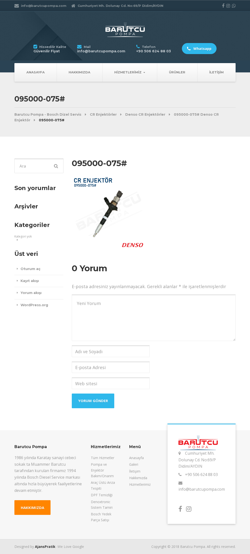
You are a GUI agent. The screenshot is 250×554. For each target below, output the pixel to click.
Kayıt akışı (30, 281)
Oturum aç (31, 269)
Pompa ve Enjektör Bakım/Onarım (102, 470)
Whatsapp (201, 48)
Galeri (133, 464)
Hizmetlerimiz (128, 72)
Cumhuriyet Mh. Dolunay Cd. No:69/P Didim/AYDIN (197, 460)
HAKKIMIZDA (32, 507)
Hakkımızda (79, 72)
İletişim (216, 72)
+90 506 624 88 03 (201, 474)
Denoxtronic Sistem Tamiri (102, 504)
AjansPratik (45, 546)
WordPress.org (34, 305)
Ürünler (177, 72)
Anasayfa (35, 72)
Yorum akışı (31, 293)
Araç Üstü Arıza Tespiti (103, 485)
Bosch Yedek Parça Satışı (101, 517)
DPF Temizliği (102, 495)
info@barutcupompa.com (201, 489)
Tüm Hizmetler (102, 457)
